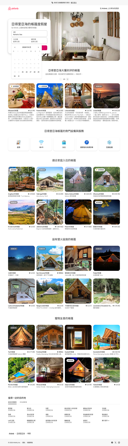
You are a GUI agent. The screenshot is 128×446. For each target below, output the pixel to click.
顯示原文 (74, 3)
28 (34, 72)
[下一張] (67, 79)
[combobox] (29, 34)
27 (30, 72)
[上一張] (60, 79)
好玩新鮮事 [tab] (23, 402)
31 (18, 76)
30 (15, 76)
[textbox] (20, 41)
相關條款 (30, 442)
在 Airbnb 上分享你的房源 (109, 8)
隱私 (23, 442)
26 (26, 72)
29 (38, 72)
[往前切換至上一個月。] (15, 47)
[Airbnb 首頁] (13, 8)
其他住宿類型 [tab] (12, 402)
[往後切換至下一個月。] (38, 47)
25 (22, 72)
